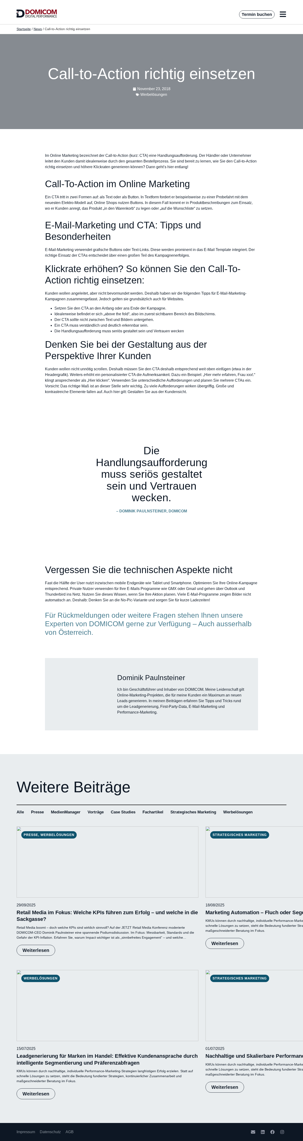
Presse (37, 812)
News (38, 29)
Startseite (24, 29)
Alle (20, 812)
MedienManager (65, 812)
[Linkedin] (262, 1132)
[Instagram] (282, 1132)
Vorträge (96, 812)
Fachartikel (153, 812)
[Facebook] (272, 1132)
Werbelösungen (238, 812)
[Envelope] (253, 1132)
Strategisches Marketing (193, 812)
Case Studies (123, 812)
